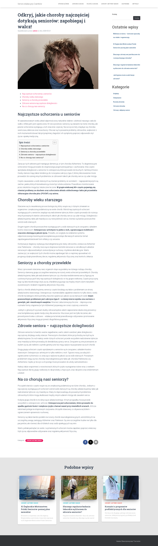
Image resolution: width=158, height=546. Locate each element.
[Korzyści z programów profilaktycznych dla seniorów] (121, 487)
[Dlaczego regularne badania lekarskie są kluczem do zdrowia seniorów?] (79, 487)
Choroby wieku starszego (32, 97)
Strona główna (63, 4)
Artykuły (135, 4)
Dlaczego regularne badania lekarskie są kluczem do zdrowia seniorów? (76, 509)
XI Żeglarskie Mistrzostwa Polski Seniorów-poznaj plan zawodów (35, 509)
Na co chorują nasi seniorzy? (32, 158)
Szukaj (114, 14)
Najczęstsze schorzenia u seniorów (37, 94)
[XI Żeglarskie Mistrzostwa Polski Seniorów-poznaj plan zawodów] (37, 487)
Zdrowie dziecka (78, 4)
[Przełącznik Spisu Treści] (53, 142)
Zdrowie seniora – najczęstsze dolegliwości (38, 155)
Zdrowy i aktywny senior (109, 4)
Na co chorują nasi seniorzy (33, 106)
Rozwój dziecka (92, 4)
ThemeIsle (136, 541)
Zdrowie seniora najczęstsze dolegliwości (39, 103)
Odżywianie (125, 4)
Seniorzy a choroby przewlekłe (35, 100)
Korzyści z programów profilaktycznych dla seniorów (120, 508)
